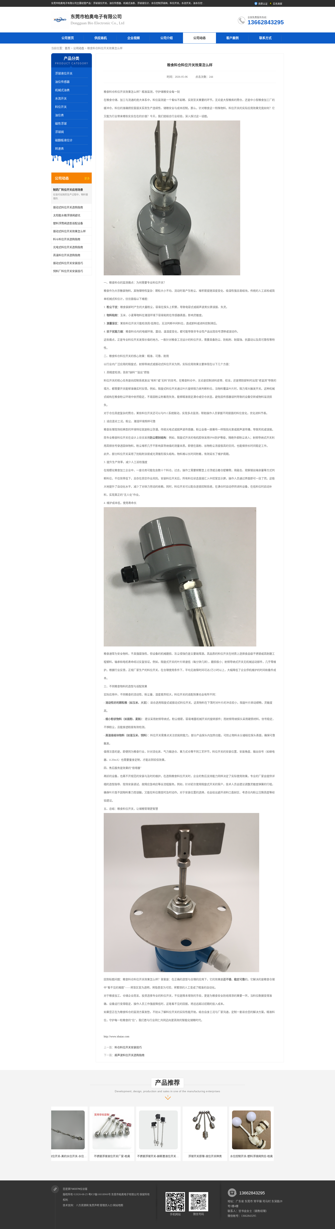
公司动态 (199, 38)
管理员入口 (106, 1205)
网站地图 (118, 1205)
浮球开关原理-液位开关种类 (120, 1156)
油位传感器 (62, 81)
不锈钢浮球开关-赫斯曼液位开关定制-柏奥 (77, 1156)
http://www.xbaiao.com (116, 1036)
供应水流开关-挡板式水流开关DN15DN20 (263, 1156)
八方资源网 (82, 1205)
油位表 (59, 115)
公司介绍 (166, 38)
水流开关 (61, 98)
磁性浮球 (61, 123)
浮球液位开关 (64, 73)
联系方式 (265, 38)
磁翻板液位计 (64, 140)
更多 (87, 178)
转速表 (59, 148)
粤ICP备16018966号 (99, 1194)
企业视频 (133, 38)
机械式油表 (62, 90)
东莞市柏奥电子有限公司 (125, 1194)
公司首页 (67, 38)
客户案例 (232, 38)
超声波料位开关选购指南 (129, 1055)
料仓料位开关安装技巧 (128, 1047)
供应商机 (100, 38)
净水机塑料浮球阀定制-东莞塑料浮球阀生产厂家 (221, 1156)
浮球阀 (59, 131)
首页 (67, 48)
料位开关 (61, 106)
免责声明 (94, 1205)
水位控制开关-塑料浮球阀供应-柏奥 (166, 1156)
